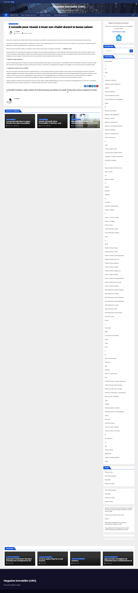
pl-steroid (107, 369)
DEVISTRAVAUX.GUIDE (118, 31)
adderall (107, 88)
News (106, 347)
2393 (106, 72)
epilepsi (107, 187)
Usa (106, 446)
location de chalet (28, 33)
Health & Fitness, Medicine (112, 263)
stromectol (107, 419)
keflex (106, 331)
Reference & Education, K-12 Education (115, 392)
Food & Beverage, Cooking (112, 232)
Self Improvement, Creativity (112, 408)
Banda (106, 103)
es (105, 198)
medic (106, 343)
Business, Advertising (110, 110)
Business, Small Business (112, 133)
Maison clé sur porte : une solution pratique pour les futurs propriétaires (85, 123)
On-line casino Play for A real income (114, 515)
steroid (106, 415)
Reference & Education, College (113, 389)
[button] (133, 15)
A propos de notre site (110, 80)
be (105, 107)
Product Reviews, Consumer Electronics (115, 381)
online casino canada (110, 358)
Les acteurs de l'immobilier (112, 335)
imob (81, 125)
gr (105, 240)
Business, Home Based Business (113, 126)
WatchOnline (108, 453)
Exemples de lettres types (111, 206)
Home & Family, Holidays (111, 274)
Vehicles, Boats (109, 449)
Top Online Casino (110, 423)
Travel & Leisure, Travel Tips (112, 430)
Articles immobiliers (13, 23)
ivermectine (108, 328)
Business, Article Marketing (112, 114)
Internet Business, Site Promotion (113, 312)
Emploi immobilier (109, 179)
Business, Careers (109, 118)
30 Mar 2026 (10, 563)
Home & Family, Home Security (113, 282)
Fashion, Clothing (109, 209)
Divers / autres (108, 171)
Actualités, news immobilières (112, 84)
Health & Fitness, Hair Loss (112, 259)
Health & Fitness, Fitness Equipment (114, 255)
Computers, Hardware (110, 160)
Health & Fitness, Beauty (111, 248)
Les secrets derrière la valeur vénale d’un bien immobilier (18, 122)
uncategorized (108, 438)
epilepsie (107, 190)
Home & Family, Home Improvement (114, 278)
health (106, 244)
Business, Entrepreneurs (111, 122)
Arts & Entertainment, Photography (114, 99)
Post (106, 377)
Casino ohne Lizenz (110, 137)
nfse (49, 125)
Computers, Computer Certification (114, 156)
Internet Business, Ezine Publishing (114, 297)
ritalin (106, 400)
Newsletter (14, 15)
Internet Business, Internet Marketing (114, 301)
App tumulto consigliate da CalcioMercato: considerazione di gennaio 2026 (118, 560)
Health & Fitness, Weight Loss (113, 270)
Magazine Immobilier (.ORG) (69, 6)
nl (105, 350)
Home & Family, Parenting (112, 286)
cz (105, 164)
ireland (106, 320)
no (105, 354)
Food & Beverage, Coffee (111, 229)
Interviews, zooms (109, 316)
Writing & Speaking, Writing (112, 457)
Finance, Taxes (109, 225)
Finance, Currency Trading (112, 217)
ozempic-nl (108, 362)
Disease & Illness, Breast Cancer (113, 168)
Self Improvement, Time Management (114, 411)
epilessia (107, 194)
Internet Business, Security (112, 305)
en (105, 183)
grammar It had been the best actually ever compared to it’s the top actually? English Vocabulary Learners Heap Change (119, 509)
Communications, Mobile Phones (113, 152)
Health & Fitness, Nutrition (112, 267)
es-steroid (107, 202)
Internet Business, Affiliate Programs (114, 289)
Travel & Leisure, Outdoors (112, 427)
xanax (106, 461)
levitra (106, 339)
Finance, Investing (109, 221)
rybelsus (107, 404)
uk (105, 434)
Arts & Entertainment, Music (112, 95)
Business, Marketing (110, 129)
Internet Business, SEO (111, 309)
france (106, 236)
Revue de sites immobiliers (112, 396)
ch (105, 141)
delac (17, 125)
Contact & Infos (45, 15)
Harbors (107, 518)
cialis (106, 145)
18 (105, 69)
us (105, 442)
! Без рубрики (108, 61)
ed (105, 175)
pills (106, 366)
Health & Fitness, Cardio (111, 251)
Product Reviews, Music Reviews (113, 385)
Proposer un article (60, 15)
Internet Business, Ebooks (112, 293)
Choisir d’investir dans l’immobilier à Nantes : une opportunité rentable (50, 123)
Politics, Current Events (111, 373)
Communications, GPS (111, 149)
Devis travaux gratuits (29, 15)
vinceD (18, 31)
